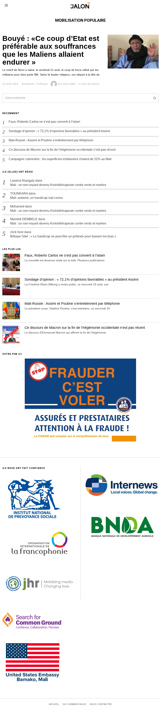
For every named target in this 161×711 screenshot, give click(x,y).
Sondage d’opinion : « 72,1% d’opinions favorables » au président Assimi (59, 131)
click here (17, 232)
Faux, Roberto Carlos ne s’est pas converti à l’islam (44, 121)
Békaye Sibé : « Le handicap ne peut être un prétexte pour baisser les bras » (63, 236)
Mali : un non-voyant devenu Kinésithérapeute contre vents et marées (58, 185)
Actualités (28, 84)
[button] (154, 98)
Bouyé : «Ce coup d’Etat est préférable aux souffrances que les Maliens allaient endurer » (50, 50)
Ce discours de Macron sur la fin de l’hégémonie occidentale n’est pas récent (62, 149)
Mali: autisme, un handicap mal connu (36, 197)
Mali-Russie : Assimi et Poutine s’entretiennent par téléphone (51, 140)
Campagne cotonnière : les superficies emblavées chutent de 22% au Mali (60, 159)
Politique (42, 84)
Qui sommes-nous (74, 704)
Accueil (54, 704)
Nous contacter (101, 704)
